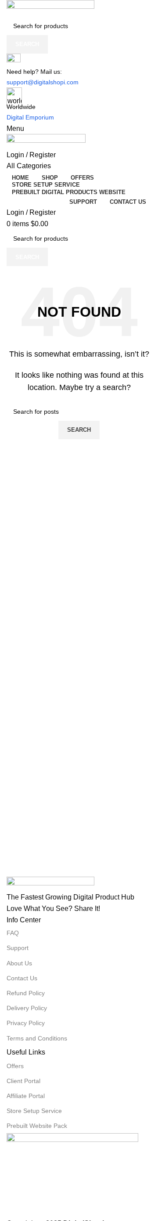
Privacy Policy (26, 1022)
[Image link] (79, 884)
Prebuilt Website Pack (37, 1125)
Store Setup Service (34, 1110)
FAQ (13, 932)
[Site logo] (79, 8)
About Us (19, 963)
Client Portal (23, 1080)
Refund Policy (26, 993)
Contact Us (22, 978)
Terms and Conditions (37, 1038)
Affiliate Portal (26, 1095)
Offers (15, 1065)
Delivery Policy (27, 1007)
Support (18, 947)
